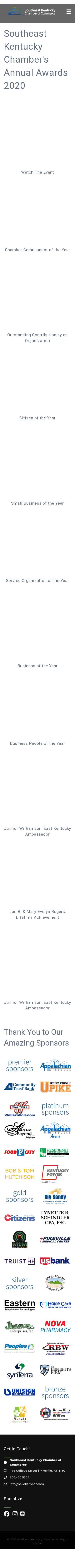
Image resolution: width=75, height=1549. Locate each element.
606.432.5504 (19, 1477)
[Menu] (68, 11)
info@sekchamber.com (27, 1484)
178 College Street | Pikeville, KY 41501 (38, 1470)
